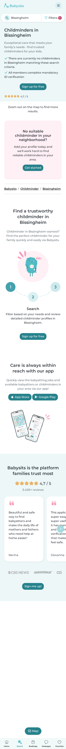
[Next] (60, 529)
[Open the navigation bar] (58, 5)
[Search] (7, 18)
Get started (33, 167)
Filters (54, 18)
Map (35, 731)
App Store (21, 397)
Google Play (47, 397)
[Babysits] (14, 5)
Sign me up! (33, 586)
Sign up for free (33, 86)
